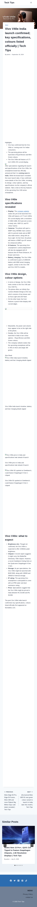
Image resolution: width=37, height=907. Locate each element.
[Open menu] (31, 2)
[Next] (32, 845)
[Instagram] (18, 881)
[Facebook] (11, 881)
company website (23, 211)
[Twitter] (15, 881)
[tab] (14, 865)
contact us (29, 897)
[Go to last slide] (5, 845)
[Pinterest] (22, 881)
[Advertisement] (18, 76)
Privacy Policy (28, 894)
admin (8, 54)
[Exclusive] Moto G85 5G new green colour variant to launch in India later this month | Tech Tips (26, 799)
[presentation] (18, 835)
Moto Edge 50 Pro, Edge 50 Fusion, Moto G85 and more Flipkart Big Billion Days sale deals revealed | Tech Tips (10, 801)
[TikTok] (26, 881)
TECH (6, 25)
